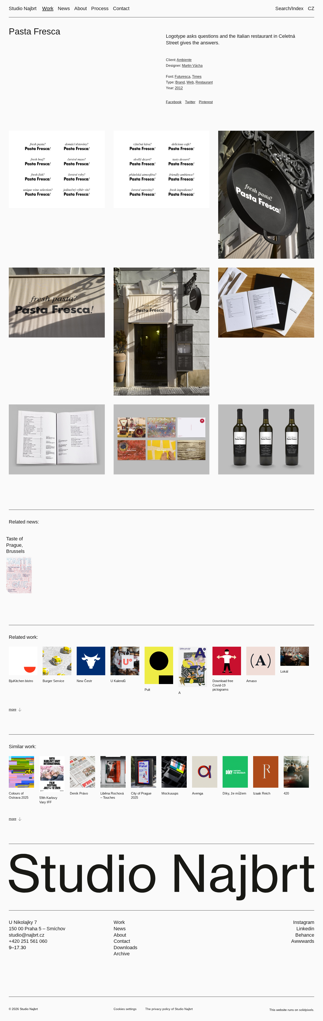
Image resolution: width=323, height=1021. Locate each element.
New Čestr (84, 681)
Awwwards (302, 941)
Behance (304, 935)
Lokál (284, 671)
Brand (180, 82)
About (120, 935)
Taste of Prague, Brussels (15, 545)
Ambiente (184, 60)
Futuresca (182, 76)
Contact (122, 941)
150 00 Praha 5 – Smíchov (37, 928)
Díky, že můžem (234, 793)
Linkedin (305, 928)
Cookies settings (125, 1009)
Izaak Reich (261, 793)
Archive (122, 953)
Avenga (197, 793)
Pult (147, 690)
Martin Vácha (192, 65)
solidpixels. (306, 1010)
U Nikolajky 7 (23, 922)
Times (196, 76)
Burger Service (53, 681)
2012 (179, 88)
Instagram (303, 922)
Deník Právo (79, 793)
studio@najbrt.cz (26, 935)
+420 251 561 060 (28, 941)
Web (190, 82)
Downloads (125, 947)
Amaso (251, 681)
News (120, 928)
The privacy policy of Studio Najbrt (169, 1009)
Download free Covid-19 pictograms (222, 685)
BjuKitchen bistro (21, 681)
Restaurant (204, 82)
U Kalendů (118, 681)
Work (119, 922)
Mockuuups (170, 793)
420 (286, 793)
